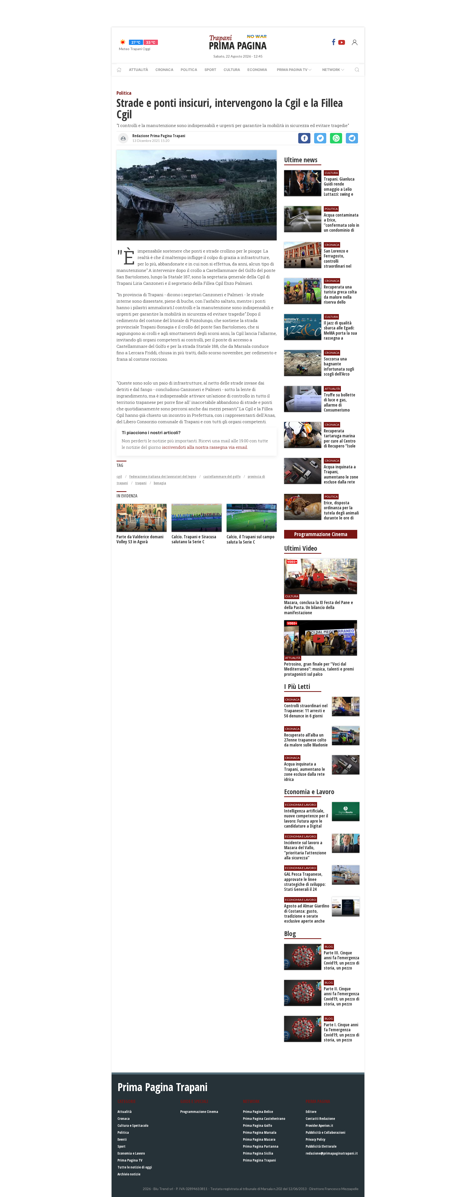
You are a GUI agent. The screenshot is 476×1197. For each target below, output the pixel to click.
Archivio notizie (129, 1174)
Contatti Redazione (320, 1118)
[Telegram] (352, 138)
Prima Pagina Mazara (259, 1139)
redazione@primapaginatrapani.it (332, 1153)
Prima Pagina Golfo (257, 1125)
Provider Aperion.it (319, 1125)
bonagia (160, 483)
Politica (189, 69)
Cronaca (164, 69)
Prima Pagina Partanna (260, 1146)
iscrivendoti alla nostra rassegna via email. (205, 447)
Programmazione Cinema (199, 1111)
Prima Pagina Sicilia (258, 1153)
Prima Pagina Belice (258, 1111)
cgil (119, 476)
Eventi (122, 1139)
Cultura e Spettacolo (133, 1125)
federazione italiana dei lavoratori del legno (162, 476)
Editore (311, 1111)
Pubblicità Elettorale (321, 1146)
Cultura (232, 69)
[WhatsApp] (336, 138)
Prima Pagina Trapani (259, 1160)
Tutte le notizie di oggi (135, 1167)
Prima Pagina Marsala (259, 1132)
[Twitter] (320, 138)
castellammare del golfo (221, 476)
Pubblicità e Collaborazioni (325, 1132)
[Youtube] (341, 42)
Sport (210, 69)
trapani (141, 483)
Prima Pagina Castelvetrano (264, 1118)
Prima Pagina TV (130, 1160)
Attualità (138, 69)
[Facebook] (333, 42)
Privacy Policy (315, 1139)
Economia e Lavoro (131, 1153)
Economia (257, 69)
